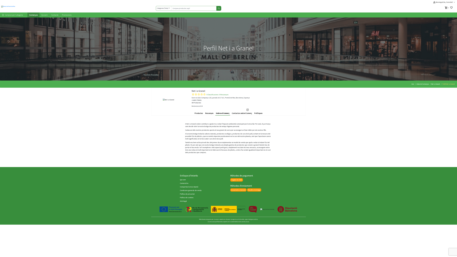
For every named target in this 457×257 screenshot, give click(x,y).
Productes (199, 113)
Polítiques (258, 113)
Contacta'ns (184, 183)
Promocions (66, 15)
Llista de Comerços (423, 84)
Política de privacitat (187, 194)
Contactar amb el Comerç (242, 113)
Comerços (33, 15)
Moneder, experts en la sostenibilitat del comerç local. (233, 221)
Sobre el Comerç (222, 113)
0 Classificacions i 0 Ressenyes (217, 95)
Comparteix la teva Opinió (189, 187)
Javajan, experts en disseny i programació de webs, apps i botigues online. (236, 219)
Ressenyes (209, 113)
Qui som (44, 15)
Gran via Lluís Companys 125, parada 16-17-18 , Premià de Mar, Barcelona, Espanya (221, 98)
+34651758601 (197, 100)
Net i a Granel (435, 84)
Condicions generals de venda (190, 190)
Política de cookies (187, 197)
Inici (413, 84)
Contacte (54, 15)
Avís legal (183, 201)
